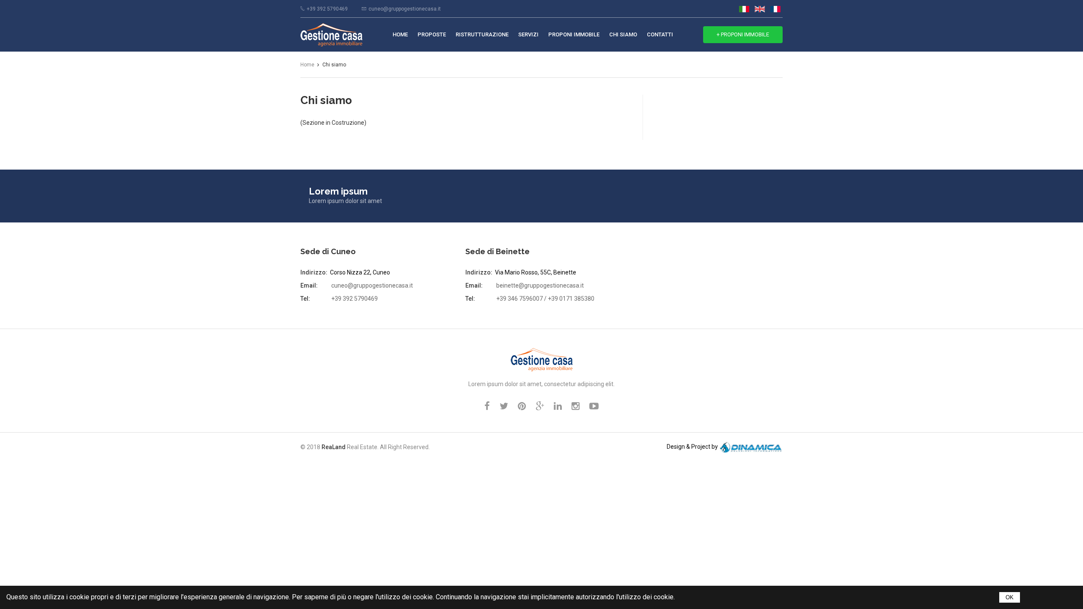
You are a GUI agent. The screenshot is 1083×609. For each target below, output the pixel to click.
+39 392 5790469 (327, 9)
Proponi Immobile (573, 34)
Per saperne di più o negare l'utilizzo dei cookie (362, 597)
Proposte (432, 34)
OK (1010, 597)
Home (400, 34)
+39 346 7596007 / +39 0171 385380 (545, 298)
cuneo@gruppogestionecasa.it (404, 9)
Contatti (660, 34)
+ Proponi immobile (743, 34)
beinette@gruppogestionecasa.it (540, 285)
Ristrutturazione (482, 34)
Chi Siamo (623, 34)
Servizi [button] (528, 34)
